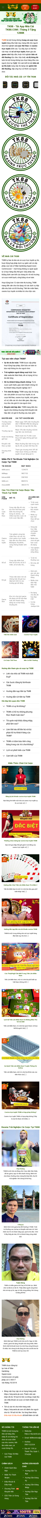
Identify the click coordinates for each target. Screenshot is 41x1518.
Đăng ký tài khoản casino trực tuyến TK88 (20, 796)
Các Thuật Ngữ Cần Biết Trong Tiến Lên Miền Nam (21, 974)
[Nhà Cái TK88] (12, 7)
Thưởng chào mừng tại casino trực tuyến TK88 (20, 841)
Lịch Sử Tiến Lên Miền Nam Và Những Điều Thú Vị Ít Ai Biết (20, 1021)
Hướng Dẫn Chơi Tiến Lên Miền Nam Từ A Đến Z (20, 885)
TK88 (4, 1431)
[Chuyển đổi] (4, 673)
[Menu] (3, 7)
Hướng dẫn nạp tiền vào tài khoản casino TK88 (20, 929)
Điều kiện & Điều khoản (13, 1415)
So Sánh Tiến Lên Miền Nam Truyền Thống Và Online (20, 1067)
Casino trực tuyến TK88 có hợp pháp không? (21, 1112)
